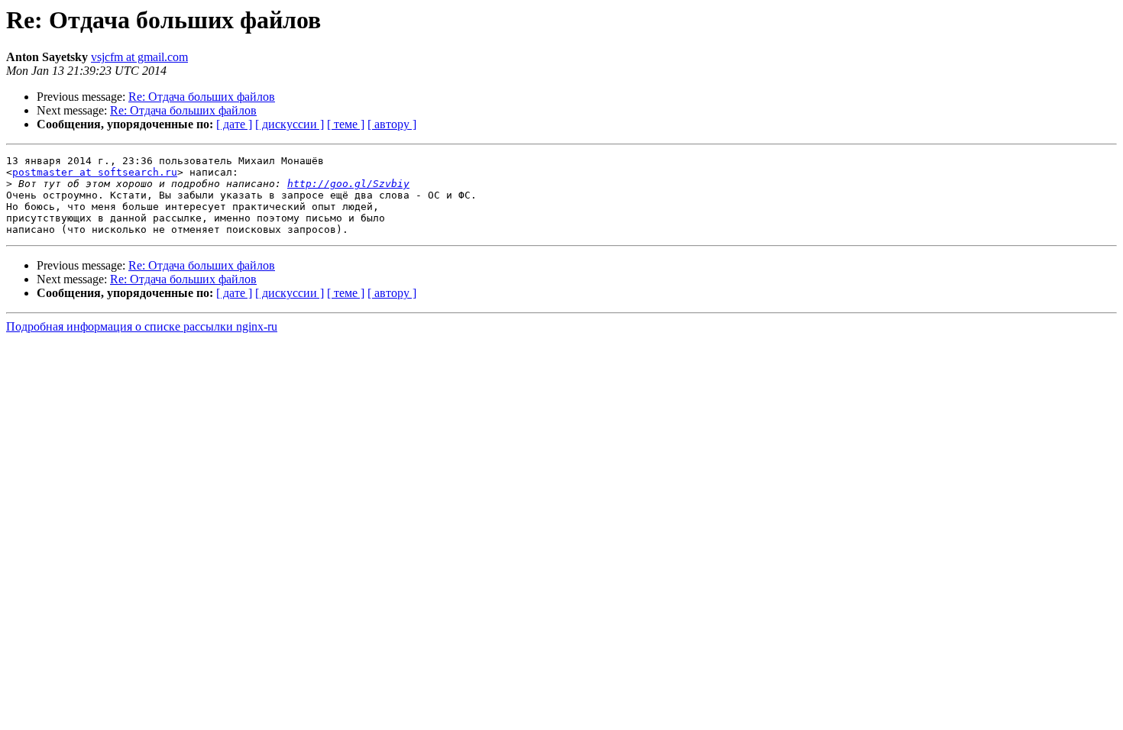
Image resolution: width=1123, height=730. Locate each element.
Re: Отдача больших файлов (201, 96)
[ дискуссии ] (289, 124)
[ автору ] (391, 124)
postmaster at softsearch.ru (94, 172)
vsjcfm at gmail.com (139, 56)
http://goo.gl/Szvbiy (348, 183)
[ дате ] (234, 124)
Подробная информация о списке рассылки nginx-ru (141, 326)
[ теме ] (345, 124)
